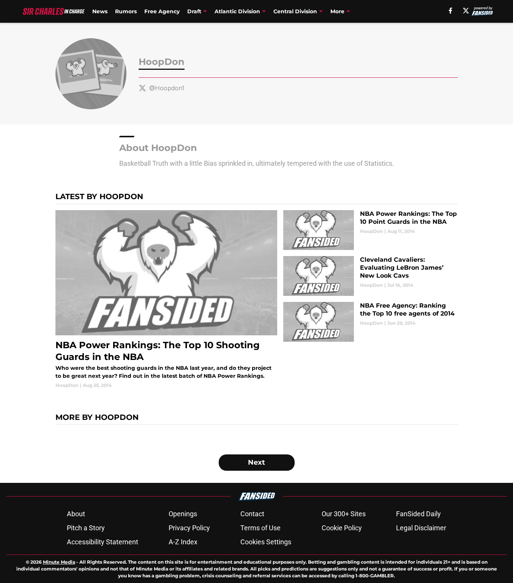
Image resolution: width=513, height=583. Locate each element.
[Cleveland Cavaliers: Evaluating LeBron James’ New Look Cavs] (370, 276)
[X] (466, 11)
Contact (252, 514)
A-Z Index (183, 542)
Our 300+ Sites (344, 514)
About (76, 514)
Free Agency (162, 11)
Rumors (126, 11)
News (99, 11)
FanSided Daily (418, 514)
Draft (194, 11)
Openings (183, 514)
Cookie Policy (342, 528)
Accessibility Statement (102, 542)
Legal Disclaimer (421, 528)
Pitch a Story (86, 528)
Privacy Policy (189, 528)
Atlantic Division (237, 11)
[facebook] (450, 11)
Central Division (295, 11)
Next (256, 462)
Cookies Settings (265, 542)
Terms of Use (260, 528)
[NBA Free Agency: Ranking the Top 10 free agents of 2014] (370, 322)
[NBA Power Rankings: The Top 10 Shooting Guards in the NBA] (166, 299)
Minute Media (59, 562)
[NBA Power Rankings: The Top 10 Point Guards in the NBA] (370, 230)
